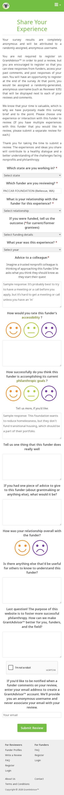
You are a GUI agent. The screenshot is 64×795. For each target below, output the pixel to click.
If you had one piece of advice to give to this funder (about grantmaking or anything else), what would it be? (32, 489)
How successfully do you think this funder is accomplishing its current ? (32, 376)
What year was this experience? (32, 242)
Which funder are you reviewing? (32, 183)
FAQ (7, 760)
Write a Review (13, 755)
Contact (39, 778)
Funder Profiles (13, 750)
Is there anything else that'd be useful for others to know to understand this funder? (32, 568)
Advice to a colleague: (32, 257)
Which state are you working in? (32, 168)
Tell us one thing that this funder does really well (32, 446)
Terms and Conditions (17, 784)
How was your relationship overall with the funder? (32, 533)
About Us (10, 778)
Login (8, 770)
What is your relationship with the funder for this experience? (32, 201)
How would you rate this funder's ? (32, 315)
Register (9, 765)
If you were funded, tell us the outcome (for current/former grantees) (32, 222)
